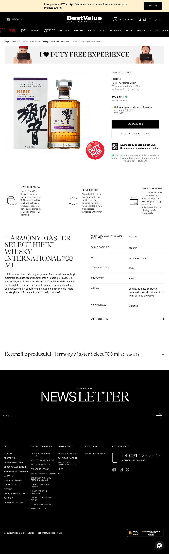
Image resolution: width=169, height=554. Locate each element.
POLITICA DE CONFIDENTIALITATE (67, 463)
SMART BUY (24, 30)
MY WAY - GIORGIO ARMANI (43, 473)
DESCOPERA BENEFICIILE (16, 467)
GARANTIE (8, 476)
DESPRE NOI (9, 458)
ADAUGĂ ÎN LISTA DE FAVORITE (135, 134)
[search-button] (139, 19)
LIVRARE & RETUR (12, 485)
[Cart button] (160, 19)
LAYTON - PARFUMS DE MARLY (41, 499)
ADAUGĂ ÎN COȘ (135, 124)
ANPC (60, 469)
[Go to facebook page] (114, 470)
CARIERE (8, 453)
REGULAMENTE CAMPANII (16, 471)
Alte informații (102, 319)
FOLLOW (153, 6)
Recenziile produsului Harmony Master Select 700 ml (72, 354)
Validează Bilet (126, 19)
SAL (60, 473)
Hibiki (75, 41)
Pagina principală (12, 41)
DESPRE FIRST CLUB (13, 462)
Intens (132, 258)
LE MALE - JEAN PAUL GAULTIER (41, 454)
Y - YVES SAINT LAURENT (42, 460)
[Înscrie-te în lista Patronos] (159, 416)
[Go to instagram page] (121, 470)
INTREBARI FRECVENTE (14, 493)
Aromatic (142, 258)
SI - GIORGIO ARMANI (41, 465)
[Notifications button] (145, 19)
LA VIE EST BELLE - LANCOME (40, 492)
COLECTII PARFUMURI (95, 453)
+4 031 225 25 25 (141, 455)
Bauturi (26, 41)
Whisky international (60, 41)
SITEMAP (8, 489)
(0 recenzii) (133, 89)
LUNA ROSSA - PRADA (41, 504)
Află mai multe (150, 147)
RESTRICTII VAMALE (13, 480)
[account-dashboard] (150, 19)
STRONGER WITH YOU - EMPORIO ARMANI (41, 479)
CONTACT (8, 498)
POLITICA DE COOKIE (68, 458)
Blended (133, 305)
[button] (159, 545)
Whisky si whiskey (40, 41)
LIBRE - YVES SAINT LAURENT (40, 485)
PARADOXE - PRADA (40, 469)
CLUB (17, 19)
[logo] (84, 19)
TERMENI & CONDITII (67, 453)
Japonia (133, 247)
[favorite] (155, 19)
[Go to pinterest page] (127, 470)
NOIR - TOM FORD (39, 509)
